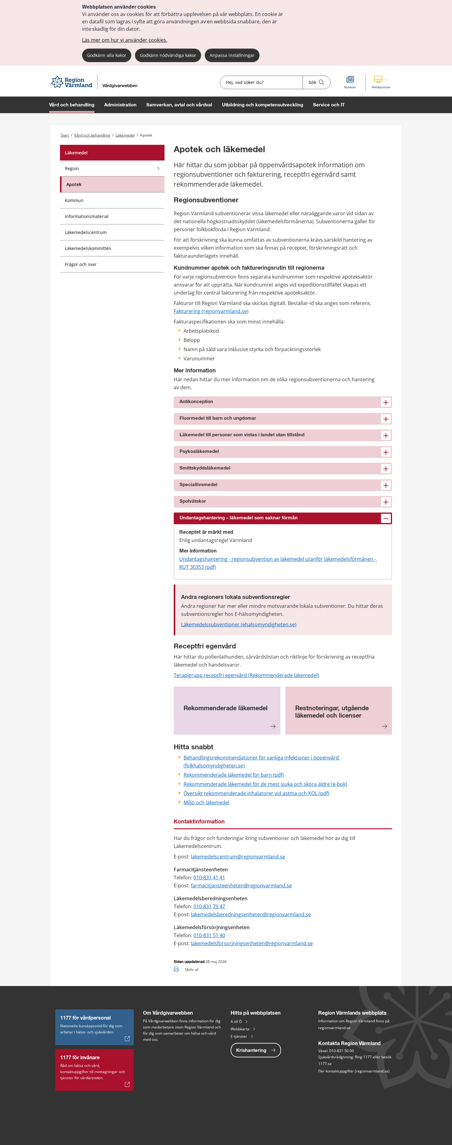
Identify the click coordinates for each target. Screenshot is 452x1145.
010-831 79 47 (209, 906)
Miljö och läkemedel (206, 802)
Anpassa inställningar (232, 55)
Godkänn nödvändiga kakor (168, 55)
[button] (381, 82)
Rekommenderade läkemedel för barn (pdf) (234, 774)
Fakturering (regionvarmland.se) (211, 311)
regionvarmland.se (334, 1027)
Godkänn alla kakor (106, 55)
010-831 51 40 (209, 935)
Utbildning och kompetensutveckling (262, 104)
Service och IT (329, 104)
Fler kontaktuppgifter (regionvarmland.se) (354, 1071)
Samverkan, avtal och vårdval (179, 104)
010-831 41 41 (209, 877)
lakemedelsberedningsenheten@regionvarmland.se (251, 914)
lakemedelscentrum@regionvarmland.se (238, 856)
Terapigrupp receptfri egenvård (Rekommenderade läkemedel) (246, 675)
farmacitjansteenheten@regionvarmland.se (241, 885)
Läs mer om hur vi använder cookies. (124, 40)
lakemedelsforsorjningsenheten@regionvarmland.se (252, 943)
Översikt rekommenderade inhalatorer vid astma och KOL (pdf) (256, 793)
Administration (120, 104)
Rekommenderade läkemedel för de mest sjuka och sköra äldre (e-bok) (265, 784)
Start (65, 135)
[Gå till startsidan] (96, 87)
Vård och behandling (71, 104)
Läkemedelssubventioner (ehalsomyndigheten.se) (238, 624)
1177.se (325, 1063)
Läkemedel (125, 135)
